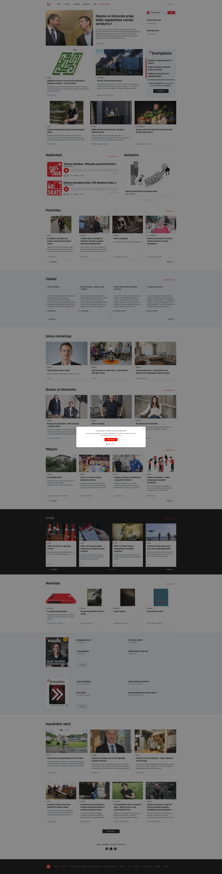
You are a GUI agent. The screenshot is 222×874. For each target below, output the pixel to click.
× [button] (143, 428)
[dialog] (111, 437)
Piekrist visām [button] (111, 439)
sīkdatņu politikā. (117, 435)
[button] (111, 444)
